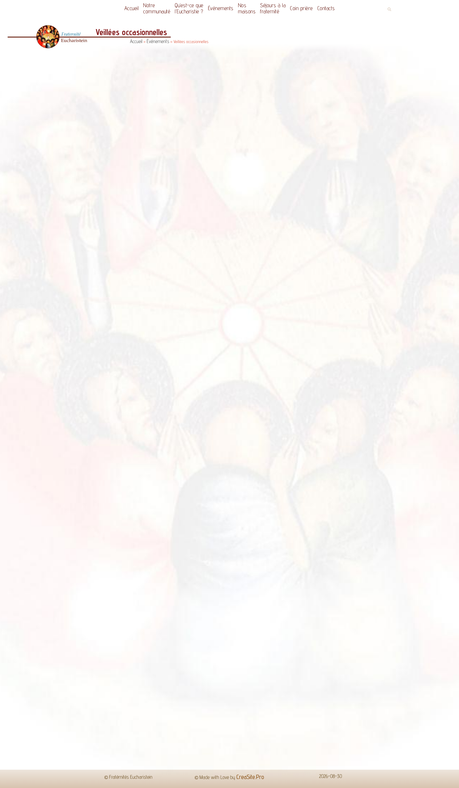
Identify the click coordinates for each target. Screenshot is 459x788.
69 (243, 405)
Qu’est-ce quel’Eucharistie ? (185, 8)
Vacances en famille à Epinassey (185, 385)
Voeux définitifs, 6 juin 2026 (109, 385)
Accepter (316, 780)
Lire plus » (62, 255)
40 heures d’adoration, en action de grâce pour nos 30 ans (48, 387)
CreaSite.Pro (250, 433)
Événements (219, 8)
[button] (389, 9)
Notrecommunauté (150, 8)
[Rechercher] (370, 330)
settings (276, 782)
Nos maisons (248, 8)
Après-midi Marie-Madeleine (325, 385)
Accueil (125, 8)
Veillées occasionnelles (98, 208)
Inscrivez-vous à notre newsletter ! (403, 385)
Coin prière (308, 8)
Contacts (333, 8)
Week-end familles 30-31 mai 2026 (259, 385)
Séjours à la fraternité (277, 8)
